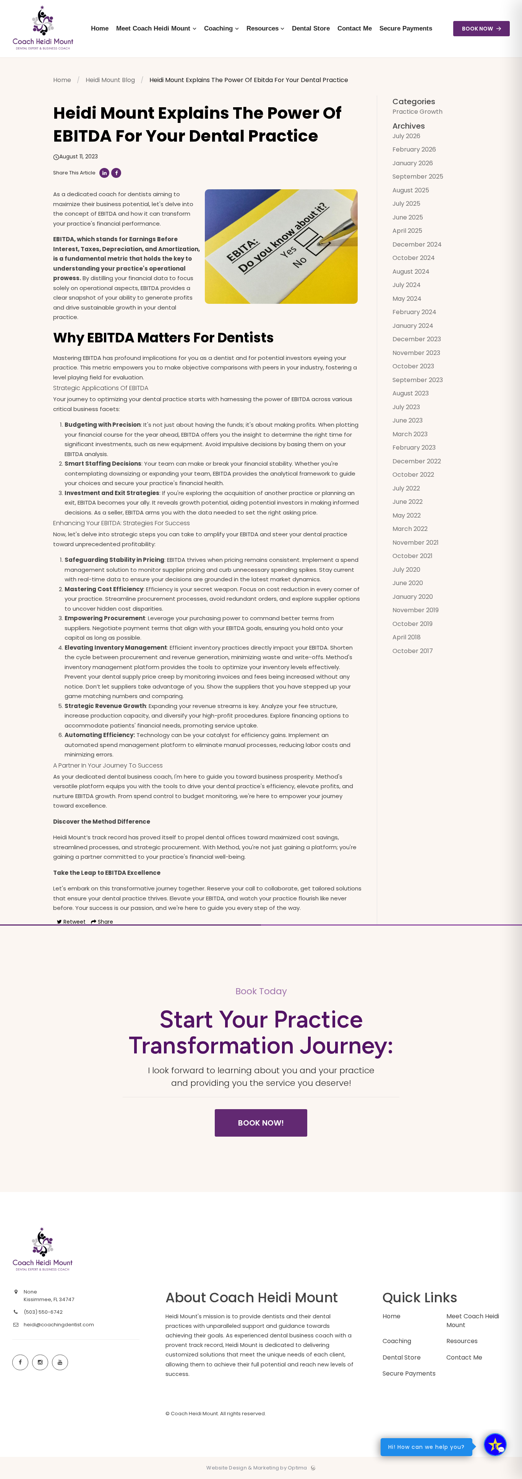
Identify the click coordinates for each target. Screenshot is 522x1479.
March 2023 (410, 434)
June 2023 (407, 420)
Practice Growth (417, 111)
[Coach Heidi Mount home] (70, 1250)
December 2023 (416, 339)
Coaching (397, 1341)
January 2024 (412, 325)
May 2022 (406, 515)
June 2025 (407, 217)
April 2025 (407, 230)
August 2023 (410, 393)
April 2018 (406, 637)
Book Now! (261, 1123)
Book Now (478, 28)
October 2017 (412, 651)
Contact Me (464, 1357)
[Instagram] (40, 1363)
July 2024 (406, 285)
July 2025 (406, 203)
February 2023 (414, 447)
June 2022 (407, 501)
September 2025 (417, 176)
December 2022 (416, 461)
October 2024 (413, 257)
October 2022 (413, 474)
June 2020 (407, 583)
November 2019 (415, 610)
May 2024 (406, 298)
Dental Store (402, 1357)
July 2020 (406, 569)
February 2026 (414, 149)
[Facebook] (20, 1363)
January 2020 (412, 596)
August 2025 (410, 190)
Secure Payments (409, 1373)
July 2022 (406, 488)
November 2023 (416, 352)
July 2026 (406, 136)
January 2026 (412, 163)
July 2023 (406, 407)
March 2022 (410, 528)
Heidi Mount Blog (110, 80)
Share (104, 922)
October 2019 (412, 623)
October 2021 (412, 556)
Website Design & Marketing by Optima (256, 1467)
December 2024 (417, 244)
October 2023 (413, 366)
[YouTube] (60, 1363)
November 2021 (415, 542)
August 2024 (411, 271)
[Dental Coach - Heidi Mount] (43, 55)
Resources (462, 1341)
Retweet (74, 922)
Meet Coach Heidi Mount (472, 1320)
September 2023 (417, 380)
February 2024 (414, 312)
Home (62, 80)
